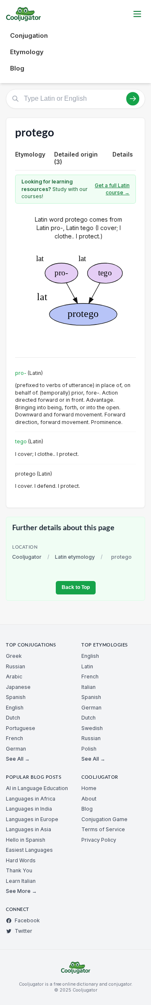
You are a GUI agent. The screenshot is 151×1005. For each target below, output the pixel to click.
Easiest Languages (29, 850)
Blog (17, 68)
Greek (14, 656)
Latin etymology (75, 557)
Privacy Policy (98, 840)
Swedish (92, 728)
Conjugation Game (104, 819)
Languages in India (29, 809)
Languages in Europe (32, 819)
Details (122, 154)
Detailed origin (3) (76, 158)
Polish (88, 749)
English (14, 707)
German (16, 749)
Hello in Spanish (25, 840)
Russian (15, 666)
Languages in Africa (30, 799)
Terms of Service (103, 829)
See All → (18, 759)
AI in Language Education (37, 788)
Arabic (14, 676)
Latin (87, 666)
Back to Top (76, 587)
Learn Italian (21, 881)
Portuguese (20, 728)
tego (21, 441)
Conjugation (29, 35)
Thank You (19, 870)
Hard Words (21, 860)
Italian (88, 687)
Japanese (18, 687)
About (88, 799)
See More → (21, 891)
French (14, 738)
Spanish (16, 697)
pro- (20, 373)
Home (88, 788)
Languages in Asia (28, 829)
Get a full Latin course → (112, 189)
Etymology (27, 52)
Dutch (13, 717)
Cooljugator (27, 557)
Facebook (27, 920)
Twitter (23, 931)
